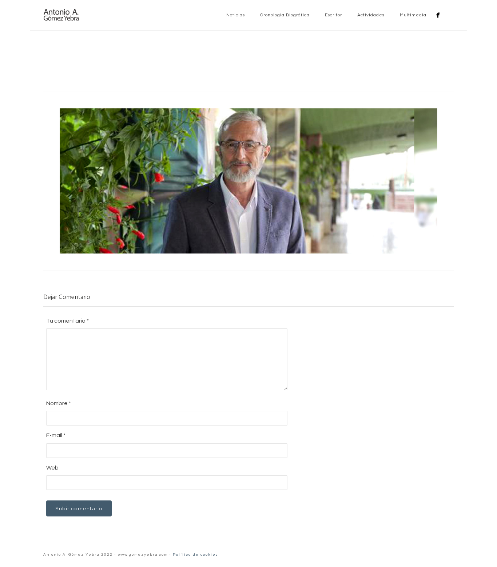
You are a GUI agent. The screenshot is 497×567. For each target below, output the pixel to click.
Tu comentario (67, 321)
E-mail (55, 435)
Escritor (332, 15)
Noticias (235, 15)
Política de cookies (195, 554)
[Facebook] (437, 15)
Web (52, 468)
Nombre (58, 403)
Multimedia (412, 15)
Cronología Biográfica (284, 15)
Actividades (370, 15)
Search (449, 15)
